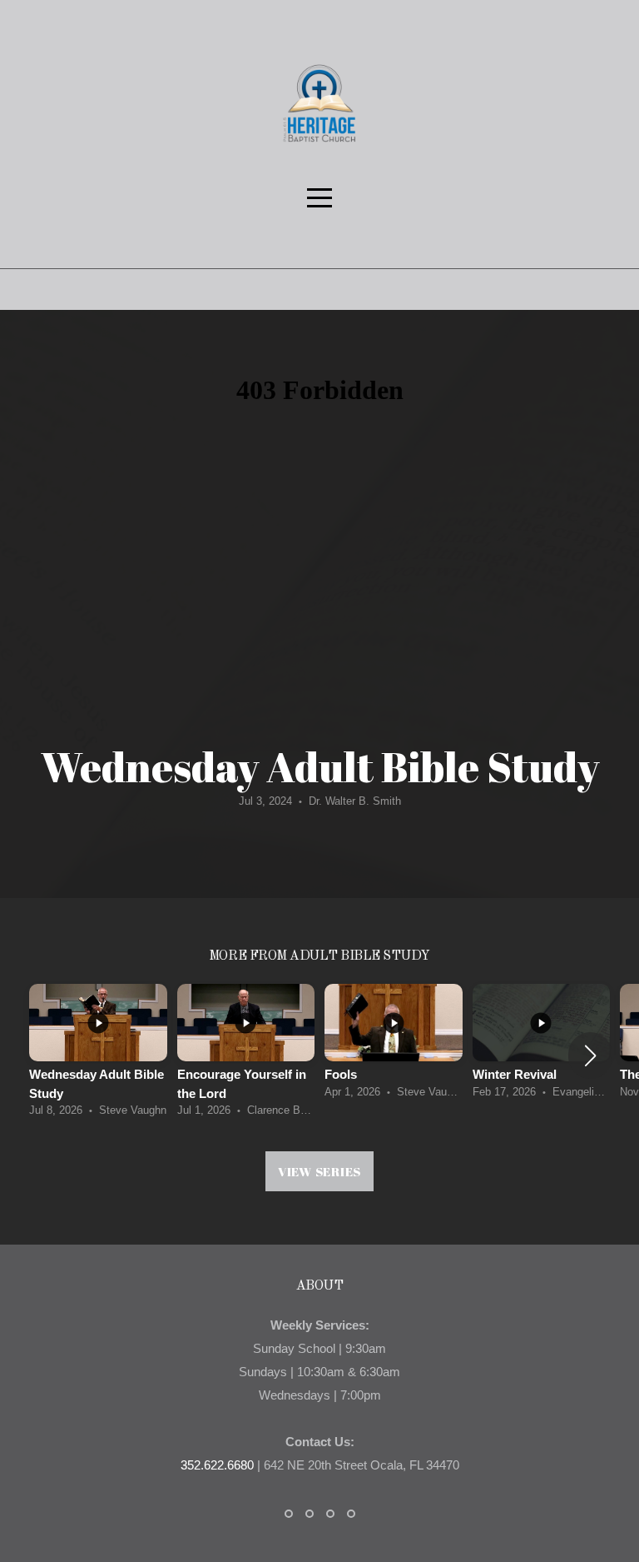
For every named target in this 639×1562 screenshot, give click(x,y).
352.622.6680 (217, 1465)
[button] (590, 1055)
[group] (98, 1055)
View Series (319, 1171)
